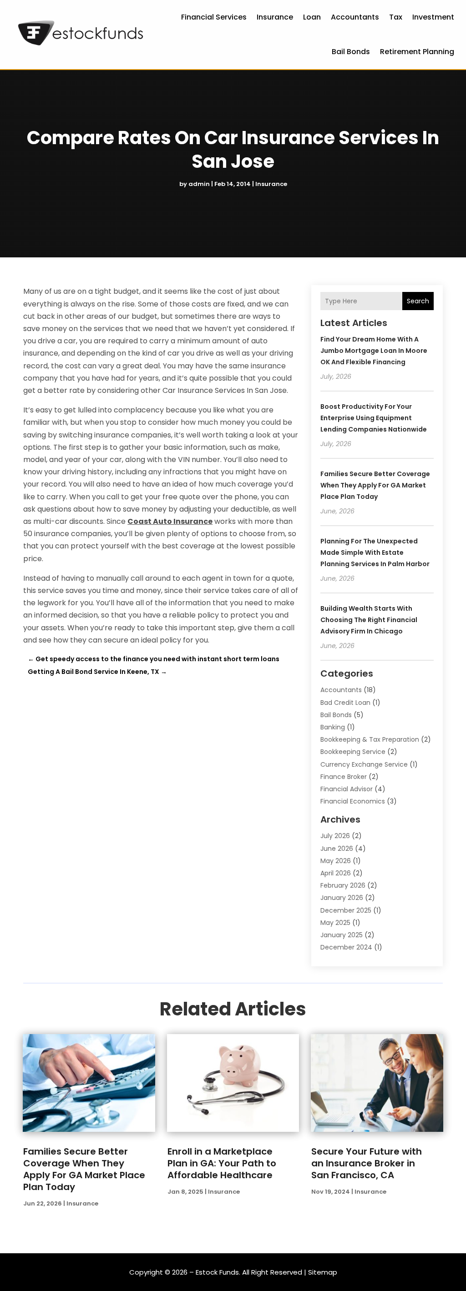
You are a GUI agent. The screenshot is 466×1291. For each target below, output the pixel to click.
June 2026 (336, 848)
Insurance (275, 17)
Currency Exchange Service (364, 764)
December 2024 (346, 947)
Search (418, 301)
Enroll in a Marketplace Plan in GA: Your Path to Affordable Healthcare (221, 1163)
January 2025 (341, 934)
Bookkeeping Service (352, 751)
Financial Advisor (346, 789)
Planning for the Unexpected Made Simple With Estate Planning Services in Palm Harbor (375, 552)
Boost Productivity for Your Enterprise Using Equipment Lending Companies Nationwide (373, 418)
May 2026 (335, 860)
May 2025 (335, 922)
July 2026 (335, 835)
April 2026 (335, 873)
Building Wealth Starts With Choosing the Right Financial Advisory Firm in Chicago (368, 620)
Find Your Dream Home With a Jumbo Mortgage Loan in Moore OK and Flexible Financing (373, 351)
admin (199, 184)
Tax (395, 17)
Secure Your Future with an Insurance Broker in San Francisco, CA (366, 1163)
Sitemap (322, 1272)
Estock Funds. (218, 1272)
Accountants (355, 17)
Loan (312, 17)
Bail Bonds (351, 51)
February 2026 (342, 885)
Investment (433, 17)
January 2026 (341, 897)
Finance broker (343, 776)
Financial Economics (352, 801)
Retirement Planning (417, 51)
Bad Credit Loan (345, 702)
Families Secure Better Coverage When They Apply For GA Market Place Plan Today (375, 485)
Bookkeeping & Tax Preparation (369, 739)
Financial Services (214, 17)
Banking (332, 727)
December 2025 (345, 910)
